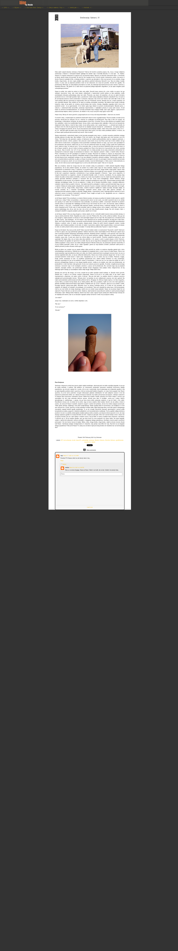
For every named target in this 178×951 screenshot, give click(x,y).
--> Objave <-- (16, 7)
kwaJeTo (78, 440)
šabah (93, 442)
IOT (62, 440)
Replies (64, 464)
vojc (61, 455)
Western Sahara (99, 440)
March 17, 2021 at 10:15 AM (70, 455)
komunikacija (67, 440)
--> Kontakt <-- (86, 7)
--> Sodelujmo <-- (73, 7)
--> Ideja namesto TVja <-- (55, 7)
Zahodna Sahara (110, 440)
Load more (90, 507)
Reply (61, 460)
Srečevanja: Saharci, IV (89, 17)
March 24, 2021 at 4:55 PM (76, 467)
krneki (73, 440)
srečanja (91, 440)
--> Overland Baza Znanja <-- (34, 7)
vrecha (67, 467)
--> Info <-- (5, 7)
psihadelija (85, 440)
